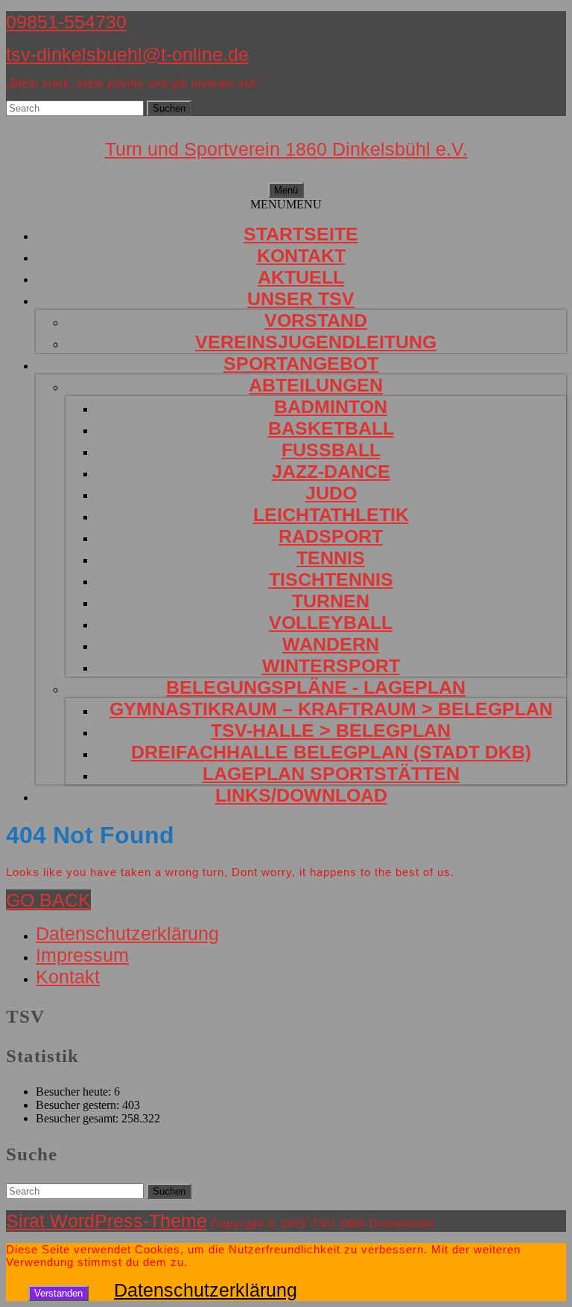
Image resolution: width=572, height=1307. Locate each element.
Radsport (331, 535)
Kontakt (301, 255)
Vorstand (315, 320)
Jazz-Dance (331, 471)
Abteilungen (316, 384)
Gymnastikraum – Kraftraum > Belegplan (331, 708)
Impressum (82, 955)
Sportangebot (300, 363)
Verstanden (58, 1293)
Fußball (331, 449)
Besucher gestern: (79, 1105)
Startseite (301, 233)
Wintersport (331, 665)
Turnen (330, 600)
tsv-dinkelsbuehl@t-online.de (127, 54)
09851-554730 (66, 21)
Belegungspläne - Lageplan (315, 687)
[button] (286, 204)
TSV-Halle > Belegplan (331, 730)
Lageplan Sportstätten (331, 773)
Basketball (331, 428)
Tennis (330, 557)
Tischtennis (331, 579)
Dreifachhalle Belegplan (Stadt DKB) (331, 751)
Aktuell (301, 276)
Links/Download (301, 794)
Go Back (48, 899)
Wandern (330, 643)
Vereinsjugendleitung (315, 341)
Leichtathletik (331, 514)
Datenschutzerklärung (127, 933)
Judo (331, 492)
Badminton (330, 406)
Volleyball (331, 622)
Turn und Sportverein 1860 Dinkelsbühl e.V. (286, 148)
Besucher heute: (75, 1091)
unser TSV (301, 298)
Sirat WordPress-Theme (106, 1220)
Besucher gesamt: (78, 1118)
